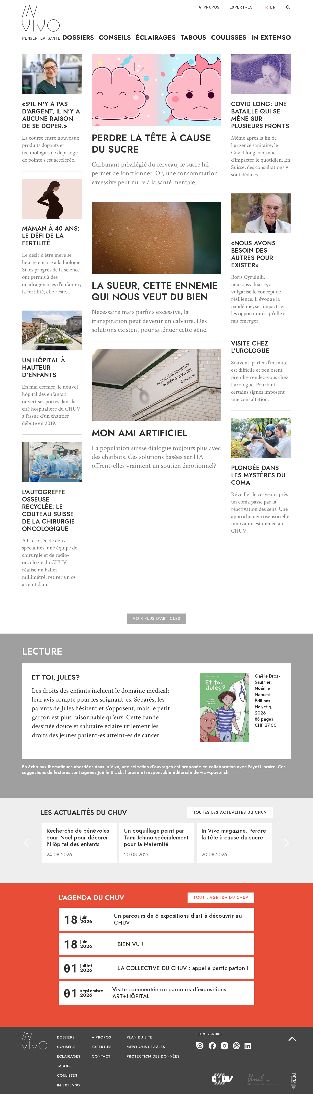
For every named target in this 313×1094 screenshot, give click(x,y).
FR (265, 7)
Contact (101, 1056)
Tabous (193, 37)
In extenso (271, 37)
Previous (27, 843)
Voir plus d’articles (156, 618)
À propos (209, 7)
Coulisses (228, 37)
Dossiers (78, 37)
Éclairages (156, 37)
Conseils (115, 37)
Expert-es (241, 7)
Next (286, 843)
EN (272, 7)
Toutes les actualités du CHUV (230, 812)
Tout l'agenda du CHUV (220, 897)
